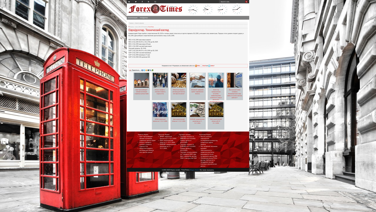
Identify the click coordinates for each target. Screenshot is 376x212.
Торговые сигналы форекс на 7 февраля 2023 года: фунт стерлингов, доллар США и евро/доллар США (188, 155)
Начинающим (132, 18)
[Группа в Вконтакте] (129, 2)
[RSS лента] (148, 2)
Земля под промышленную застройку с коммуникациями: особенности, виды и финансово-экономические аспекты (216, 95)
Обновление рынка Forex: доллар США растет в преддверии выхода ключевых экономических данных (209, 162)
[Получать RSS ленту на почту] (155, 2)
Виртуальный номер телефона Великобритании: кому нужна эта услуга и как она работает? (234, 93)
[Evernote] (153, 70)
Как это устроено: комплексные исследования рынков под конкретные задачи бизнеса (209, 140)
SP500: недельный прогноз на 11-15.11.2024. (168, 137)
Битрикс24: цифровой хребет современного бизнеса (197, 91)
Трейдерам (144, 18)
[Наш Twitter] (135, 2)
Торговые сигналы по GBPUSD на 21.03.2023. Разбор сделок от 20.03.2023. (188, 139)
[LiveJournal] (151, 70)
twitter (212, 66)
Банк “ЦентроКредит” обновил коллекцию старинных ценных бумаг (142, 91)
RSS (198, 66)
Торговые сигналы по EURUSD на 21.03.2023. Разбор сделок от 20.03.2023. (188, 147)
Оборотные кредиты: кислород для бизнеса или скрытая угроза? (179, 91)
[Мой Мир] (148, 70)
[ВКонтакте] (142, 70)
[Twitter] (144, 70)
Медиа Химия (194, 170)
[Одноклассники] (146, 70)
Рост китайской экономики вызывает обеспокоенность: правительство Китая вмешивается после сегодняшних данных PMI (209, 151)
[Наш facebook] (142, 2)
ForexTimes (151, 26)
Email (204, 66)
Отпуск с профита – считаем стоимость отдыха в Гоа (160, 91)
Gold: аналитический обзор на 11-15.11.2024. (167, 141)
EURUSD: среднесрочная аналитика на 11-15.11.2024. (197, 121)
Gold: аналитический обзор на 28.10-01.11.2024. (216, 121)
